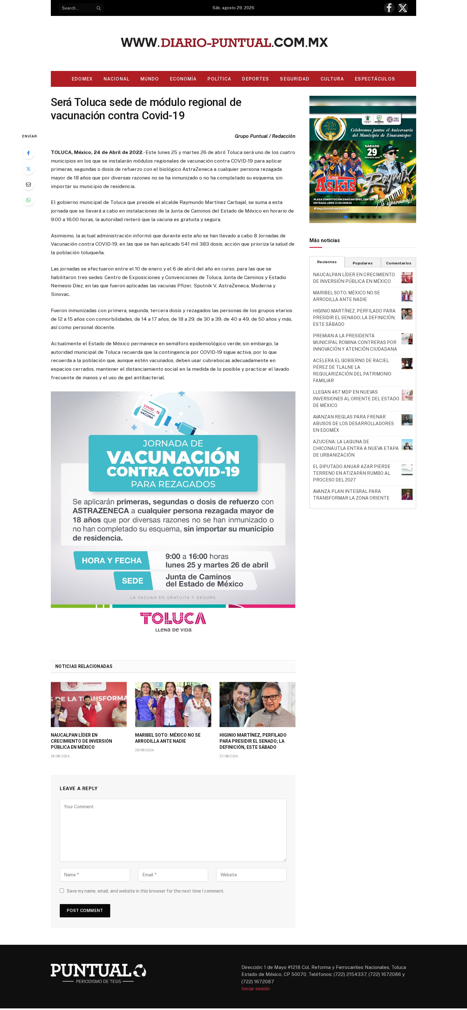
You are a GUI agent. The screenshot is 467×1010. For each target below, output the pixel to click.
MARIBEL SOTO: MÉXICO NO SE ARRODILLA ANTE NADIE (167, 738)
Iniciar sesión (255, 988)
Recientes (327, 262)
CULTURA (332, 78)
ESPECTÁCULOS (375, 78)
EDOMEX (82, 78)
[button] (362, 159)
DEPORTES (255, 78)
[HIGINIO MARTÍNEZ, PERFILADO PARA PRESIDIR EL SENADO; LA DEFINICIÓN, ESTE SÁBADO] (257, 704)
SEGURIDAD (294, 78)
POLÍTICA (219, 78)
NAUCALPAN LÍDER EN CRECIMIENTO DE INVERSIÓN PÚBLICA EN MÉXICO (81, 741)
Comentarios (398, 263)
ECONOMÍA (183, 78)
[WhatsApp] (28, 200)
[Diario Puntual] (233, 43)
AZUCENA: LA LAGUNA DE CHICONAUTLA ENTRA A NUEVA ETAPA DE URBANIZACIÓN (356, 448)
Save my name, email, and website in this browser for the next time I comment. (145, 891)
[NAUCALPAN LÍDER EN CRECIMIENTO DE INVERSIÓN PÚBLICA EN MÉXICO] (89, 704)
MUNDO (149, 78)
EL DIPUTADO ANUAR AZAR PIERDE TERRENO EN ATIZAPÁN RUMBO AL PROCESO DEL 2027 (351, 473)
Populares (363, 263)
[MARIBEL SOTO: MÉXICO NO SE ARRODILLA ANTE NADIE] (173, 704)
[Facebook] (28, 153)
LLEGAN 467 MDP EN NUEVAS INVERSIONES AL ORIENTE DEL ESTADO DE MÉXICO (356, 398)
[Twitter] (28, 169)
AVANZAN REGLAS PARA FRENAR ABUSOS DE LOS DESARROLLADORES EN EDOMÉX (353, 423)
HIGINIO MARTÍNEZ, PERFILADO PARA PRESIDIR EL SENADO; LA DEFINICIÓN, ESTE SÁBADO (253, 741)
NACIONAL (117, 78)
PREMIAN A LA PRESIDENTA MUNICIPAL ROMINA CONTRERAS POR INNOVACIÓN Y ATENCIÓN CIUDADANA (355, 342)
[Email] (28, 184)
